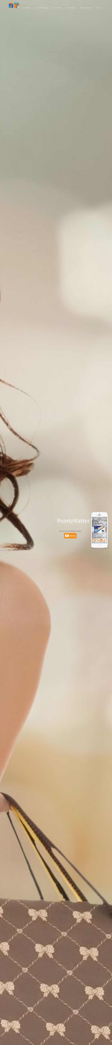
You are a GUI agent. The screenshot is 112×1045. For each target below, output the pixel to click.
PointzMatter (73, 520)
